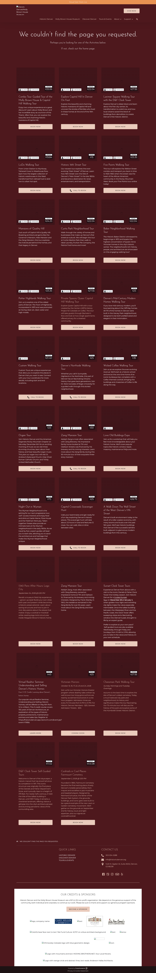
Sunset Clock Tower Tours (116, 586)
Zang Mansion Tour (71, 435)
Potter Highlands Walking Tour (35, 298)
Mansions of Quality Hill (31, 228)
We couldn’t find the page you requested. (39, 841)
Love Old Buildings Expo (116, 435)
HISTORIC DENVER (67, 855)
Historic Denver (46, 19)
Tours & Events (105, 19)
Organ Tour (25, 435)
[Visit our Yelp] (122, 874)
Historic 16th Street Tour (73, 165)
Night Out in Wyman (30, 507)
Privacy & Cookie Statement (78, 971)
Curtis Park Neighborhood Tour (77, 228)
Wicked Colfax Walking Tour (118, 365)
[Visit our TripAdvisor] (117, 874)
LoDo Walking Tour (29, 165)
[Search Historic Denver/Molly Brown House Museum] (137, 19)
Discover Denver (89, 19)
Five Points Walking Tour (116, 165)
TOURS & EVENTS (66, 860)
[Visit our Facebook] (103, 874)
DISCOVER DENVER (67, 858)
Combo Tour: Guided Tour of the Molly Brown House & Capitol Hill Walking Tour (35, 100)
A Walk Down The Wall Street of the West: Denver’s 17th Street (119, 510)
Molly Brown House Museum (67, 19)
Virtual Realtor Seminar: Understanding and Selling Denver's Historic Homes (33, 685)
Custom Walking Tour (30, 365)
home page (89, 48)
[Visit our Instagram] (112, 874)
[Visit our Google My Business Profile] (107, 874)
